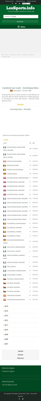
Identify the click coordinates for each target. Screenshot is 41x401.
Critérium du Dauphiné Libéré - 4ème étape (17, 202)
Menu (22, 26)
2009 (6, 334)
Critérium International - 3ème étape (16, 262)
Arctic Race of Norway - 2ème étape (15, 190)
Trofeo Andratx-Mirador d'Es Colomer (16, 299)
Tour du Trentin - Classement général (16, 247)
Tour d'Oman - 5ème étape (13, 283)
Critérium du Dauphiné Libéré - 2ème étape (17, 211)
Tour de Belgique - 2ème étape (14, 227)
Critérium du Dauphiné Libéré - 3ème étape (17, 206)
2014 (6, 311)
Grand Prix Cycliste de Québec (14, 161)
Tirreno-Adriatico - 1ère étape (14, 274)
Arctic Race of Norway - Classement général (17, 177)
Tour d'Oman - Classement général (15, 278)
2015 (6, 306)
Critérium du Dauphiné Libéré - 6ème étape (17, 198)
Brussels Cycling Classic (13, 165)
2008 (6, 339)
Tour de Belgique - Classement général (16, 223)
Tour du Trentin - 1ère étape (13, 251)
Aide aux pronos (9, 1)
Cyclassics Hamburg (12, 173)
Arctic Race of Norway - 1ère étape (15, 194)
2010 (6, 330)
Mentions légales (8, 371)
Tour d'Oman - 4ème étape (13, 287)
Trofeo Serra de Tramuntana (14, 295)
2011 (6, 325)
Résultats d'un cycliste (27, 54)
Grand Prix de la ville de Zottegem (15, 169)
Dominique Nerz (6, 56)
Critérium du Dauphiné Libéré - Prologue (16, 219)
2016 (6, 140)
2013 (6, 316)
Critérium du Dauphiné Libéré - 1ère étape (17, 215)
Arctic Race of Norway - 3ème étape (15, 186)
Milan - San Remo (11, 266)
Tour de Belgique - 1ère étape (14, 231)
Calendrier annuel (20, 1)
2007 (6, 344)
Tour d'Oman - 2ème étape (13, 291)
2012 (6, 320)
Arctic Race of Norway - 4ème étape (15, 182)
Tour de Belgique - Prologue (13, 235)
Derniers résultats (31, 1)
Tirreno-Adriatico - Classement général (16, 270)
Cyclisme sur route (15, 54)
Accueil (6, 54)
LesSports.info (20, 8)
